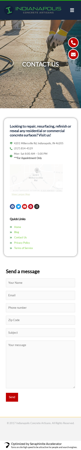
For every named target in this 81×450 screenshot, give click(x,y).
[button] (72, 10)
